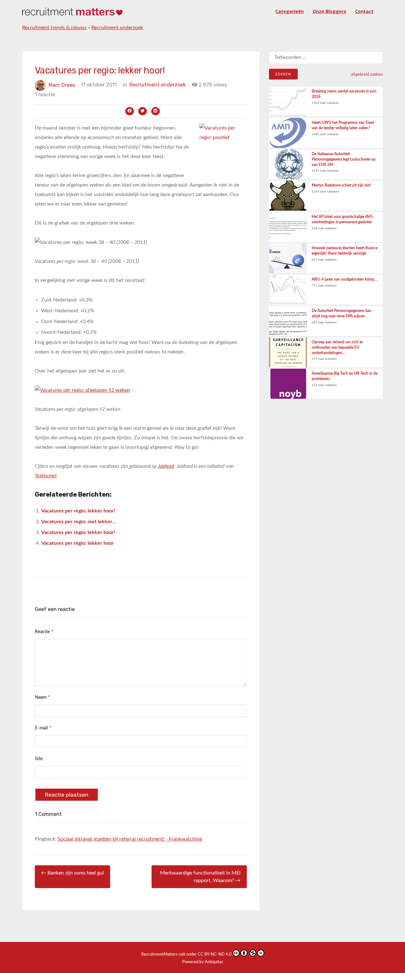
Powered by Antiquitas (202, 962)
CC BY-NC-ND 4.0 (215, 954)
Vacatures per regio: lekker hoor (77, 543)
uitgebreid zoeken (367, 74)
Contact (364, 11)
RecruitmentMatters (159, 954)
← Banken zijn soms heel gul (72, 872)
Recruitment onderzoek (117, 27)
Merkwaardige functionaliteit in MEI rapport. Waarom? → (200, 876)
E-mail (43, 728)
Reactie (44, 631)
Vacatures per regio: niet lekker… (78, 521)
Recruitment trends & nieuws (54, 27)
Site (39, 758)
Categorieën (289, 11)
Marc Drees (62, 85)
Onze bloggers (329, 11)
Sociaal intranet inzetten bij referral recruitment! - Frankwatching (130, 839)
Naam (42, 697)
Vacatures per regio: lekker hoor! (78, 510)
